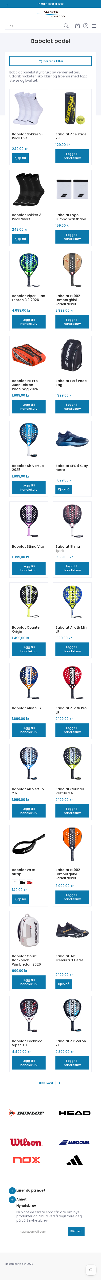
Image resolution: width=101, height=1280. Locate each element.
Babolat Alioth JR (27, 708)
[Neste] (59, 1083)
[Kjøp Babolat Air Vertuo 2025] (29, 440)
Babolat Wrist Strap (23, 871)
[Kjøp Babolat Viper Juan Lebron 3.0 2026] (29, 270)
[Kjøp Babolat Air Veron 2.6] (72, 1015)
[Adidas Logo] (74, 1160)
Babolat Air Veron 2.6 (70, 1043)
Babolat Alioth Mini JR (71, 629)
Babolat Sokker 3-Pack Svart (27, 217)
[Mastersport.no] (50, 14)
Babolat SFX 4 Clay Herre (71, 467)
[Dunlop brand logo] (26, 1113)
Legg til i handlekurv (72, 156)
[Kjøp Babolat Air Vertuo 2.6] (29, 763)
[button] (77, 26)
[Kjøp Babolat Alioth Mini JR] (72, 602)
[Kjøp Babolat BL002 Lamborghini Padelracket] (72, 270)
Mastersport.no (14, 1264)
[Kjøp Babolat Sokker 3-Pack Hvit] (29, 108)
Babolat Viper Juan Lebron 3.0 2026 (28, 298)
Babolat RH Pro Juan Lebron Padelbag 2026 (25, 384)
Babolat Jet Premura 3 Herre (69, 958)
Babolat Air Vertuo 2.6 (28, 791)
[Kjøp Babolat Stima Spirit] (72, 521)
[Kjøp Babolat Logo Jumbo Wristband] (72, 189)
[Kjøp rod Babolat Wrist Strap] (29, 844)
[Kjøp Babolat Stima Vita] (29, 521)
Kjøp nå (20, 158)
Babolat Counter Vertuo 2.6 (69, 791)
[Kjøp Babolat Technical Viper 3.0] (29, 1015)
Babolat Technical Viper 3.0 (27, 1043)
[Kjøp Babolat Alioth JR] (29, 682)
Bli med (76, 1231)
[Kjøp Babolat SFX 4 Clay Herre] (72, 440)
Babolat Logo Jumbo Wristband (70, 217)
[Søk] (66, 25)
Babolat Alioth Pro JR (71, 710)
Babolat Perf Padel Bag (71, 382)
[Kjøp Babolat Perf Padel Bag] (72, 355)
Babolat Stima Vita (28, 546)
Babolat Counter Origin (26, 629)
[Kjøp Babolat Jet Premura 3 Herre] (72, 930)
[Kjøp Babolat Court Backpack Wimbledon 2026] (29, 930)
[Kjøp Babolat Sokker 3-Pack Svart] (29, 189)
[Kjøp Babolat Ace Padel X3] (72, 108)
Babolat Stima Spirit (67, 548)
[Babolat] (74, 1142)
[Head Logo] (74, 1113)
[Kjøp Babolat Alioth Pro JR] (72, 682)
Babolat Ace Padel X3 (71, 136)
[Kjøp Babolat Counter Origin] (29, 602)
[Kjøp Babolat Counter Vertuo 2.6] (72, 763)
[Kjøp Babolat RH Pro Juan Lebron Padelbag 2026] (29, 355)
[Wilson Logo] (26, 1142)
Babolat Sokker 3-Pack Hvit (27, 136)
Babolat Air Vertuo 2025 (28, 467)
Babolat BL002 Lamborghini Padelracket (67, 300)
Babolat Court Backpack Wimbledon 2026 (26, 960)
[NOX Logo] (26, 1160)
